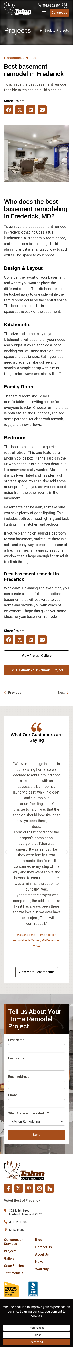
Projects (10, 1251)
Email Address (18, 1077)
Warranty (42, 1269)
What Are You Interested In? (28, 1113)
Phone (13, 1095)
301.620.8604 (51, 5)
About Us (42, 1254)
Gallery (9, 1258)
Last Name (16, 1058)
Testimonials (13, 1273)
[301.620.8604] (39, 5)
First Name (16, 1040)
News (39, 1262)
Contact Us (43, 1247)
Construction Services (14, 1242)
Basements (14, 58)
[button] (65, 4)
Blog (38, 1240)
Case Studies (14, 1266)
